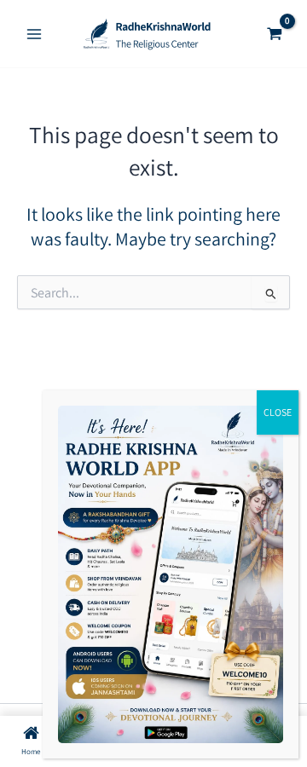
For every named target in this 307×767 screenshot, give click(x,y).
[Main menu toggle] (34, 34)
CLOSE (278, 412)
